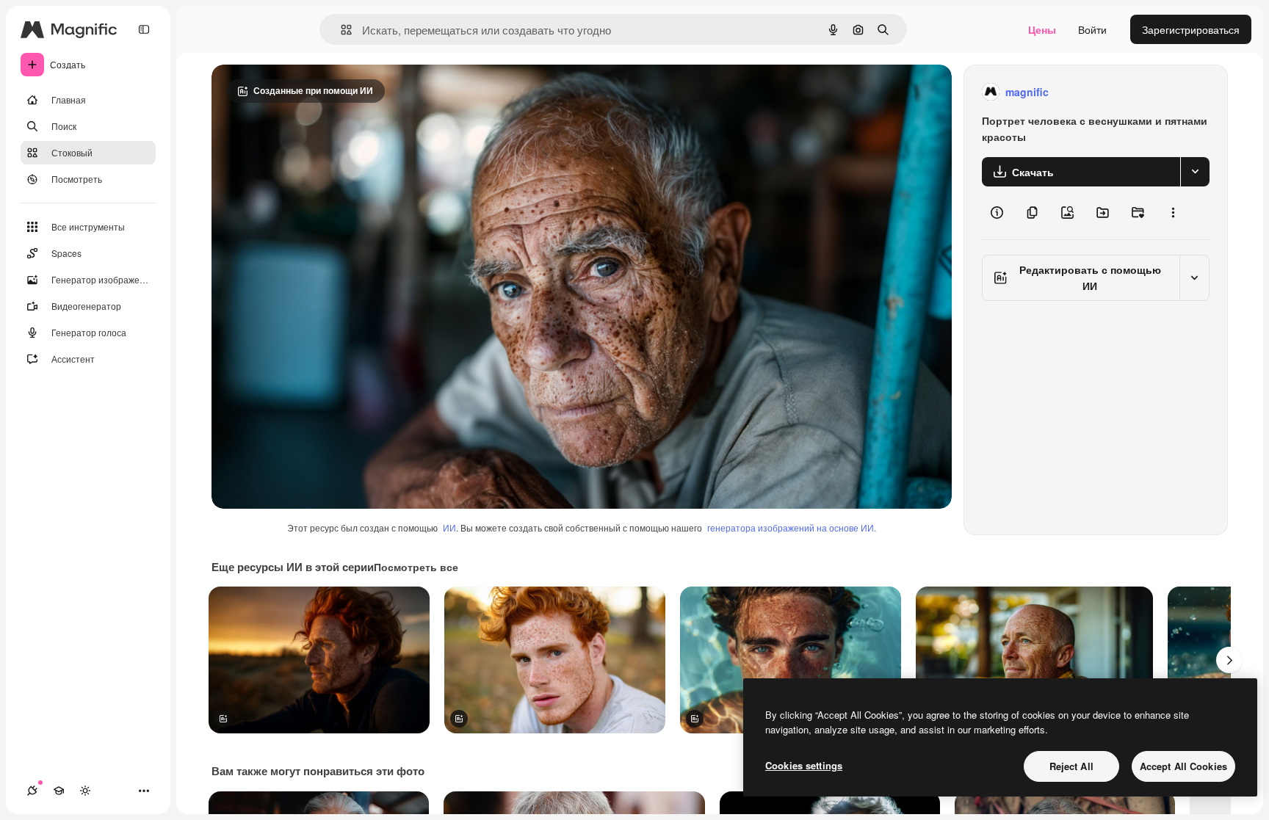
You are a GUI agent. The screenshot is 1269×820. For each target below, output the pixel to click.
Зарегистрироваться (1191, 29)
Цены (1042, 29)
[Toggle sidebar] (144, 29)
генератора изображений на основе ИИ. (791, 527)
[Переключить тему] (85, 790)
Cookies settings (803, 765)
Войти (1092, 29)
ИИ (449, 527)
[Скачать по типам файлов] (1195, 171)
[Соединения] (32, 790)
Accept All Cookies (1183, 766)
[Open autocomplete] (340, 29)
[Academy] (58, 790)
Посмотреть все (416, 566)
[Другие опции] (1172, 213)
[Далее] (1229, 660)
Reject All (1071, 766)
